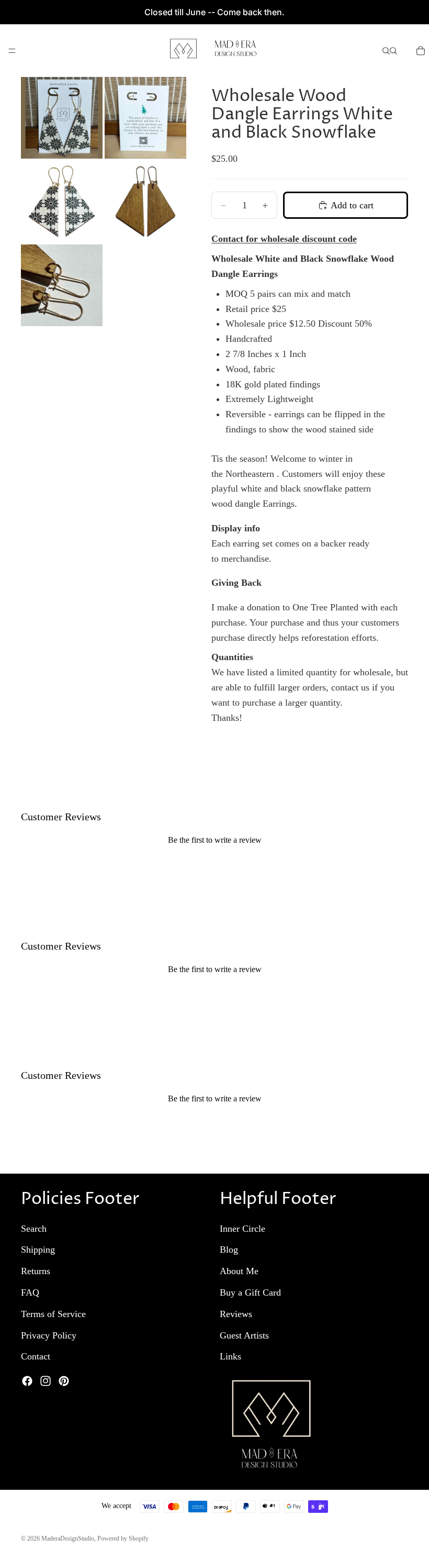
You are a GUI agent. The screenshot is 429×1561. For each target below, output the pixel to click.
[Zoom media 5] (62, 285)
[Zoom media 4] (145, 201)
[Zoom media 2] (145, 118)
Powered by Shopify (123, 1538)
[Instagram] (45, 1381)
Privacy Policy (48, 1335)
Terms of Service (53, 1314)
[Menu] (12, 51)
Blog (229, 1250)
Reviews (236, 1314)
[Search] (386, 50)
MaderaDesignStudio (67, 1538)
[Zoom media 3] (62, 201)
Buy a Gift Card (250, 1292)
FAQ (30, 1292)
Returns (35, 1271)
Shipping (38, 1250)
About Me (239, 1271)
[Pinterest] (64, 1381)
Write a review (214, 861)
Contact (35, 1357)
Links (230, 1357)
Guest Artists (244, 1335)
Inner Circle (242, 1228)
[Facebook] (27, 1381)
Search (34, 1228)
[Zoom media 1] (62, 118)
